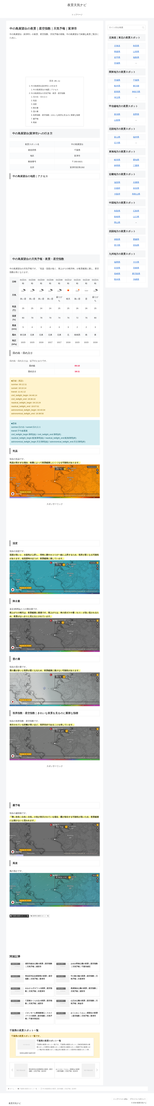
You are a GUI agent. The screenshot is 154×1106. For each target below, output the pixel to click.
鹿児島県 (136, 274)
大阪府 (117, 194)
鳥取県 (117, 211)
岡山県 (117, 222)
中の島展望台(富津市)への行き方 (44, 86)
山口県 (136, 217)
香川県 (117, 245)
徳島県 (117, 239)
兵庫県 (136, 182)
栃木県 (117, 86)
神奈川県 (136, 92)
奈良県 (136, 188)
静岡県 (117, 165)
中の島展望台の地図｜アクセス (45, 90)
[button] (143, 27)
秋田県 (136, 46)
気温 (35, 100)
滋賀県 (117, 182)
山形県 (136, 52)
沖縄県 (136, 279)
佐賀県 (117, 268)
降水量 (35, 108)
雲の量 (35, 111)
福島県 (136, 57)
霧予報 (35, 119)
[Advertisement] (55, 58)
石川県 (117, 143)
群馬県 (117, 92)
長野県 (136, 114)
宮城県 (117, 63)
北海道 (117, 46)
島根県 (117, 217)
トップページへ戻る (120, 1099)
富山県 (117, 137)
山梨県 (117, 120)
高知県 (136, 245)
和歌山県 (136, 194)
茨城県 (117, 80)
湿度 (35, 104)
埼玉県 (117, 97)
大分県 (136, 262)
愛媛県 (136, 239)
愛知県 (136, 160)
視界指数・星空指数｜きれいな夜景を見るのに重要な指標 (56, 115)
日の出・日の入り (40, 97)
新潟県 (117, 114)
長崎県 (117, 274)
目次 (51, 81)
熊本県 (117, 279)
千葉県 (136, 80)
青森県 (117, 52)
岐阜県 (117, 160)
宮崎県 (136, 268)
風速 (35, 122)
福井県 (136, 137)
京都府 (117, 188)
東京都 (136, 86)
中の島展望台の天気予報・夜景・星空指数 (48, 93)
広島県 (136, 211)
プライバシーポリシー (138, 1099)
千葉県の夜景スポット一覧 (20, 916)
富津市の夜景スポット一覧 (40, 916)
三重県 (136, 165)
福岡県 (117, 262)
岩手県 (117, 57)
